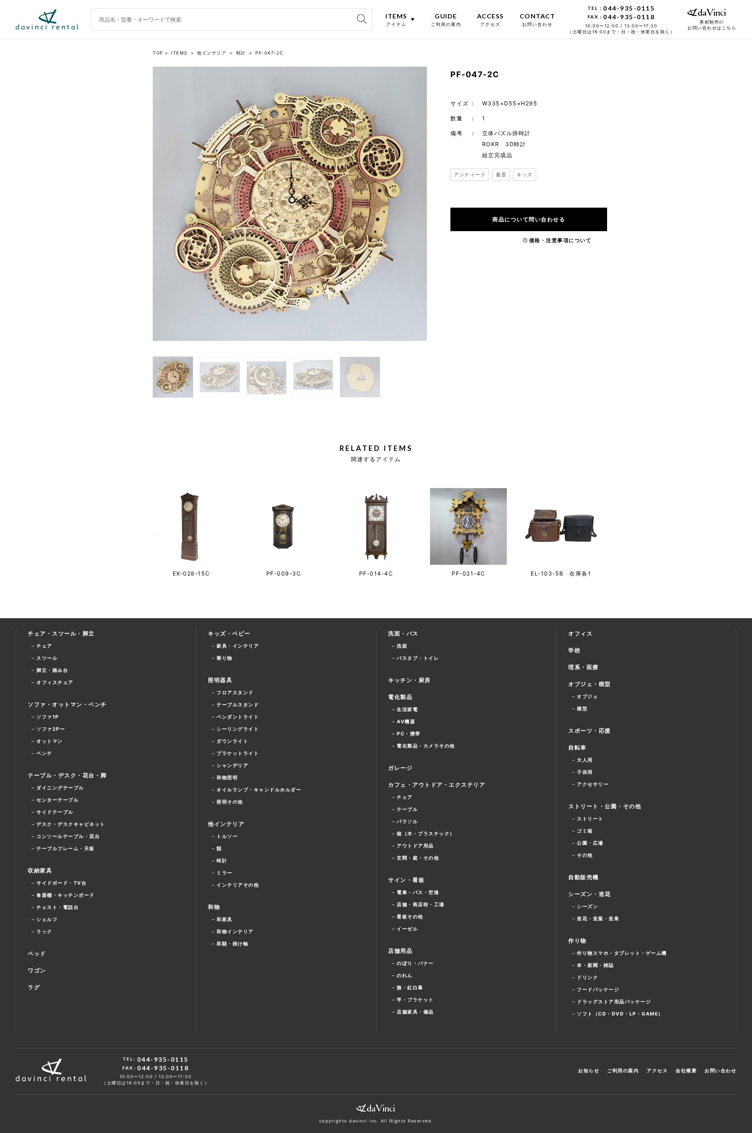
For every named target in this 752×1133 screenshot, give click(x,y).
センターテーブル (57, 800)
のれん (405, 975)
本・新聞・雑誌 (595, 965)
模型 (582, 708)
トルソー (227, 836)
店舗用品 (400, 950)
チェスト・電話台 (57, 907)
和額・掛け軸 (232, 944)
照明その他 (230, 802)
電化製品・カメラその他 (426, 746)
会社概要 (686, 1070)
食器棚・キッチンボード (65, 895)
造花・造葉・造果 (598, 918)
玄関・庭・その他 (418, 858)
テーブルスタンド (238, 705)
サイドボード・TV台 (61, 883)
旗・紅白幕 (410, 987)
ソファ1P (47, 717)
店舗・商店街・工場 (421, 904)
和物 (214, 906)
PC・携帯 (409, 734)
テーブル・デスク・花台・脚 (67, 775)
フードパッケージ (598, 989)
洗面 (402, 646)
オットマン (49, 741)
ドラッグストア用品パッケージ (614, 1001)
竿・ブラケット (415, 1000)
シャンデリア (232, 765)
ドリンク (587, 977)
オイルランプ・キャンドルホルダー (259, 790)
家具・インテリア (238, 646)
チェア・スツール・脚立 (61, 633)
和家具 (225, 919)
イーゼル (407, 929)
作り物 (577, 940)
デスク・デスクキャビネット (70, 824)
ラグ (34, 987)
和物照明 (227, 777)
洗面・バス (403, 633)
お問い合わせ (720, 1070)
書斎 (501, 174)
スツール (47, 658)
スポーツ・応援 (589, 730)
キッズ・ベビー (229, 633)
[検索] (362, 19)
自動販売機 (583, 877)
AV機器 (406, 721)
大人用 (585, 760)
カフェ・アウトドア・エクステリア (436, 784)
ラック (44, 931)
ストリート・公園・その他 (604, 806)
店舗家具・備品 (415, 1012)
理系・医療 (583, 667)
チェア (44, 646)
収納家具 (40, 870)
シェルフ (47, 919)
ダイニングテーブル (60, 788)
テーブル (407, 809)
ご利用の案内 (623, 1070)
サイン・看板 (406, 879)
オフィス (580, 633)
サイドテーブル (55, 812)
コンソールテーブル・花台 (68, 836)
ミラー (225, 873)
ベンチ (44, 753)
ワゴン (37, 970)
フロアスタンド (235, 692)
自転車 (577, 747)
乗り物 (225, 658)
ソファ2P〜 (50, 729)
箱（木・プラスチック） (426, 833)
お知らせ (588, 1070)
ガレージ (400, 767)
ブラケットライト (238, 753)
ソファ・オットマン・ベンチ (67, 704)
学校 (574, 650)
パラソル (407, 821)
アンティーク (470, 174)
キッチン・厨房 (409, 680)
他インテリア (226, 823)
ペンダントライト (238, 717)
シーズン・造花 (589, 893)
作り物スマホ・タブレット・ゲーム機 (622, 953)
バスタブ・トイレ (418, 658)
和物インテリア (235, 931)
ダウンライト (232, 741)
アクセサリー (593, 784)
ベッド (37, 953)
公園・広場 (590, 843)
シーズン (587, 906)
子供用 (585, 772)
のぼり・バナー (415, 963)
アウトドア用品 (415, 846)
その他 (585, 855)
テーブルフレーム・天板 (65, 848)
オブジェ (587, 696)
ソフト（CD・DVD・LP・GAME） (620, 1014)
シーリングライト (238, 729)
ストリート (590, 819)
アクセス (657, 1070)
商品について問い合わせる (528, 219)
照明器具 (220, 680)
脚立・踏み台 (52, 670)
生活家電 (407, 709)
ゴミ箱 (585, 831)
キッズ (525, 174)
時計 (222, 860)
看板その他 (410, 916)
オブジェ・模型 (589, 684)
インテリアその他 (238, 885)
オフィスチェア (55, 682)
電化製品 (400, 696)
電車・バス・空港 (418, 892)
